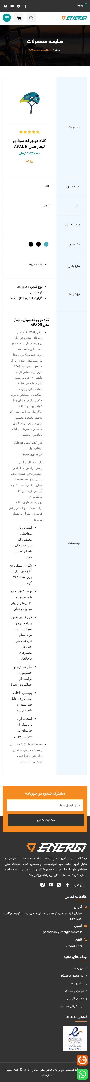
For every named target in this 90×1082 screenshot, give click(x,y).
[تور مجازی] (82, 1060)
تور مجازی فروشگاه (72, 975)
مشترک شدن (46, 820)
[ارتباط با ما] (82, 1074)
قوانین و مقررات (74, 991)
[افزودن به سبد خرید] (27, 162)
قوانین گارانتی (75, 998)
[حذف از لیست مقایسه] (32, 162)
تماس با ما (77, 983)
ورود (80, 5)
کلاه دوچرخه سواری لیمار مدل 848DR (29, 144)
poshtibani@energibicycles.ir (62, 932)
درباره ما (79, 968)
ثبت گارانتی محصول (71, 1006)
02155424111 (74, 946)
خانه (58, 50)
